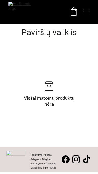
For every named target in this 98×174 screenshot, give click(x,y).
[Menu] (86, 12)
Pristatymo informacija (43, 163)
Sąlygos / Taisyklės (41, 159)
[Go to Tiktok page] (86, 159)
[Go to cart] (73, 12)
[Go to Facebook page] (66, 159)
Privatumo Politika (41, 155)
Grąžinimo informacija (43, 167)
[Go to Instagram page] (76, 159)
